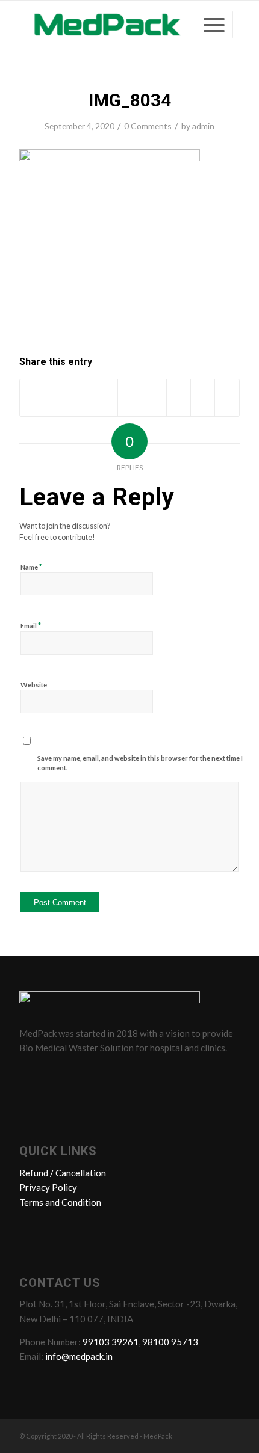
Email (30, 625)
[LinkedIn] (76, 1074)
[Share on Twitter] (57, 397)
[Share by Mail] (227, 397)
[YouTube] (99, 1074)
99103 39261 (111, 1341)
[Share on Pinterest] (105, 397)
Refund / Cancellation (62, 1172)
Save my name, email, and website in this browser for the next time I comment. (140, 763)
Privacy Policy (48, 1187)
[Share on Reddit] (202, 397)
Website (33, 685)
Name (31, 566)
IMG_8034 (130, 100)
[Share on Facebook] (32, 397)
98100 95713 (170, 1341)
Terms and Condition (60, 1202)
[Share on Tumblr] (154, 397)
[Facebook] (30, 1074)
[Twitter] (53, 1074)
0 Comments (148, 126)
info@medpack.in (79, 1356)
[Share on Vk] (178, 397)
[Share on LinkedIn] (130, 397)
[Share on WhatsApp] (81, 397)
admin (203, 126)
